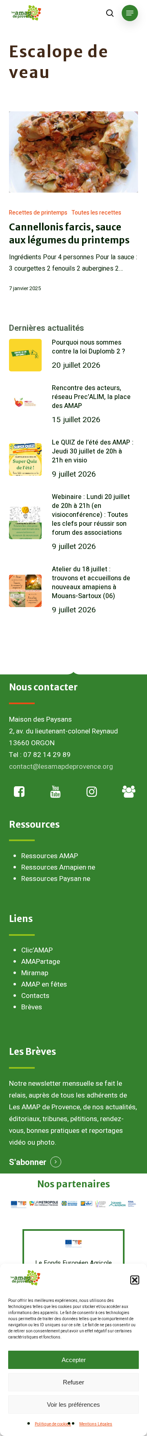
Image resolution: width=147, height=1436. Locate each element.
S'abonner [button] (28, 1162)
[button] (135, 1280)
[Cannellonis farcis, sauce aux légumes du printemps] (73, 152)
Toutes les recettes (96, 213)
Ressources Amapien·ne (58, 867)
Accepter (74, 1359)
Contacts (35, 996)
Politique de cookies (53, 1424)
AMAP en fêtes (44, 984)
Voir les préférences (73, 1404)
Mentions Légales (95, 1424)
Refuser (73, 1382)
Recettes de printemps (38, 213)
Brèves (31, 1007)
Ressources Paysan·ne (55, 879)
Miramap (34, 973)
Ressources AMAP (49, 856)
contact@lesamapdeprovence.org (61, 766)
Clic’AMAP (37, 950)
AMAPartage (40, 962)
